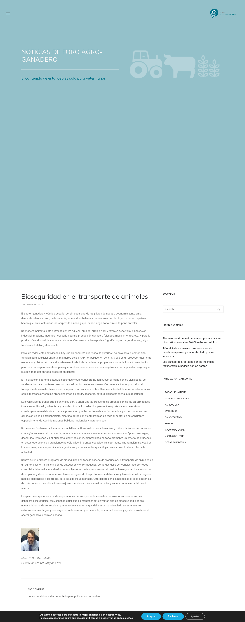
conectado (61, 596)
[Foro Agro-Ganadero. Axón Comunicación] (223, 14)
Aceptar (151, 616)
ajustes (128, 618)
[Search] (193, 309)
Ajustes (195, 616)
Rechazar (173, 616)
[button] (219, 309)
